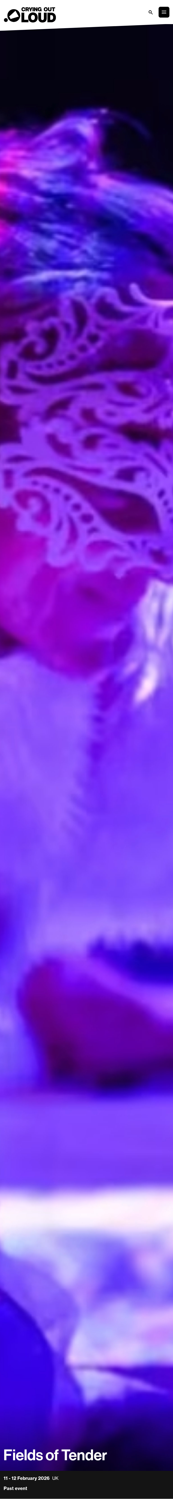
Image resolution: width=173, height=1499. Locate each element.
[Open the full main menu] (164, 12)
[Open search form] (150, 12)
